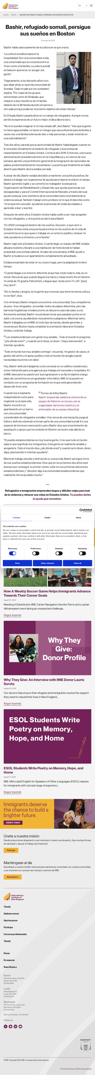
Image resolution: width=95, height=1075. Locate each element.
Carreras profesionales (15, 934)
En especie (9, 960)
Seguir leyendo (12, 615)
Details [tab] (48, 517)
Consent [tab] (16, 517)
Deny (17, 563)
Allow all (77, 563)
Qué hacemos (10, 920)
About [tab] (78, 517)
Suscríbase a (12, 877)
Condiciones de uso (67, 1069)
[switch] (35, 553)
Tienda (7, 906)
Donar (7, 953)
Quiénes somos (11, 913)
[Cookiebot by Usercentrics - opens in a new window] (81, 510)
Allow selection (47, 563)
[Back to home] (10, 5)
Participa (11, 850)
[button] (92, 5)
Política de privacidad (83, 1069)
